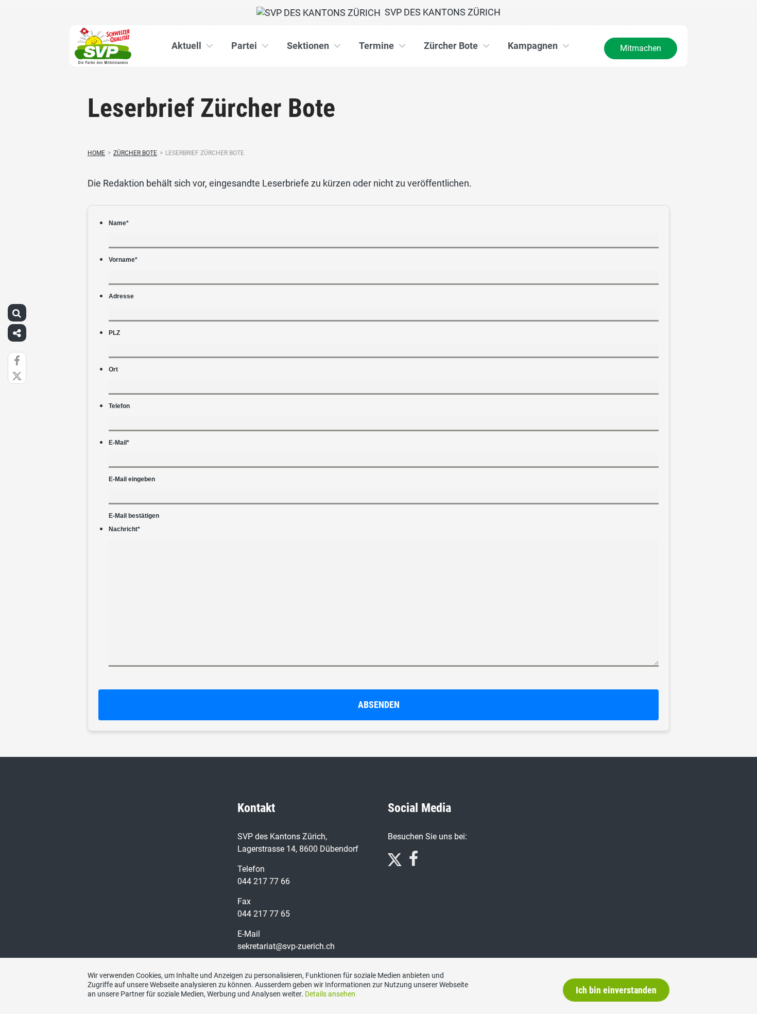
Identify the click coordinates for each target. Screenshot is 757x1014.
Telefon (119, 406)
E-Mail (119, 442)
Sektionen (308, 45)
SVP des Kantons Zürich (441, 12)
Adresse (121, 296)
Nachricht (124, 529)
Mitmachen (640, 48)
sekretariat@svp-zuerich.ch (286, 946)
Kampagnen (533, 45)
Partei (244, 45)
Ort (113, 369)
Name (119, 223)
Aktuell (186, 45)
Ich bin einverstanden (616, 990)
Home (96, 153)
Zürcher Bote (451, 45)
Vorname (123, 259)
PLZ (114, 332)
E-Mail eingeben (132, 479)
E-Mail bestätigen (134, 515)
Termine (376, 45)
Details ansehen (330, 994)
